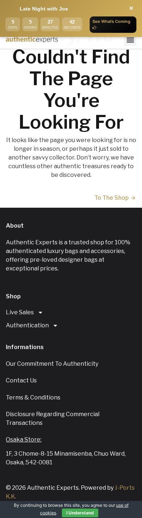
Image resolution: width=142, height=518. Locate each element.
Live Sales (20, 312)
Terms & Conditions (33, 397)
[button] (130, 40)
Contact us (21, 380)
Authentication (27, 325)
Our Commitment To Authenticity (52, 363)
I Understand (80, 512)
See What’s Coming (111, 21)
